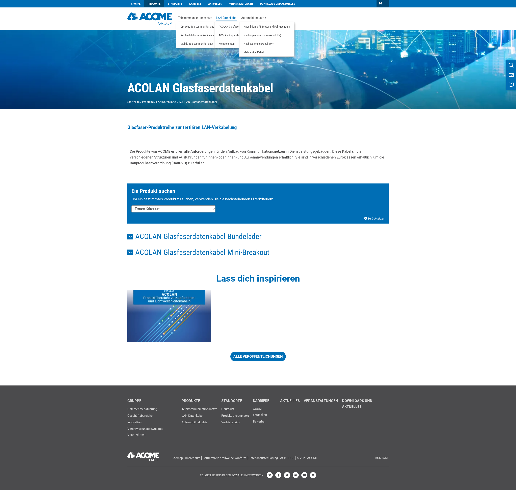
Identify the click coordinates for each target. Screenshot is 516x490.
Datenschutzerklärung (263, 458)
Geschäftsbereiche (140, 415)
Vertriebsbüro (230, 422)
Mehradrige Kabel (254, 52)
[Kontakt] (511, 75)
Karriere (195, 3)
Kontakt (382, 458)
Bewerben (259, 421)
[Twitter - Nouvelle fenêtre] (287, 475)
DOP (291, 458)
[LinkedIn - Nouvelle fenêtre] (296, 475)
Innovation (134, 422)
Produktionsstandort (235, 415)
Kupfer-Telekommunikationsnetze (199, 35)
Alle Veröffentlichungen (258, 356)
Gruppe (135, 3)
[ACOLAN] (169, 316)
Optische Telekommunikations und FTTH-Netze (207, 26)
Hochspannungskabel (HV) (259, 43)
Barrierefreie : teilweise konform (224, 458)
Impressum (192, 458)
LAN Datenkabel (226, 18)
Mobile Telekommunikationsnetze (199, 43)
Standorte (175, 3)
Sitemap (177, 458)
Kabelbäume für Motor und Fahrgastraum (267, 26)
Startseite (133, 102)
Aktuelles (215, 3)
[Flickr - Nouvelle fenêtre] (313, 475)
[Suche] (511, 65)
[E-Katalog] (511, 85)
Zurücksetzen (376, 218)
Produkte (154, 3)
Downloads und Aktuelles (277, 3)
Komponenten (227, 43)
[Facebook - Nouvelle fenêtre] (278, 475)
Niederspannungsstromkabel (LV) (262, 35)
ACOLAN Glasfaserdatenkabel (235, 26)
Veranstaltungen (241, 3)
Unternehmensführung (142, 409)
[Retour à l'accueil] (149, 17)
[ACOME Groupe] (143, 456)
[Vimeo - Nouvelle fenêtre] (270, 475)
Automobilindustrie (253, 18)
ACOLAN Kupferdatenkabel (234, 35)
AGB (283, 458)
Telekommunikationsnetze (195, 18)
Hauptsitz (227, 409)
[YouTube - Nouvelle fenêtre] (304, 475)
